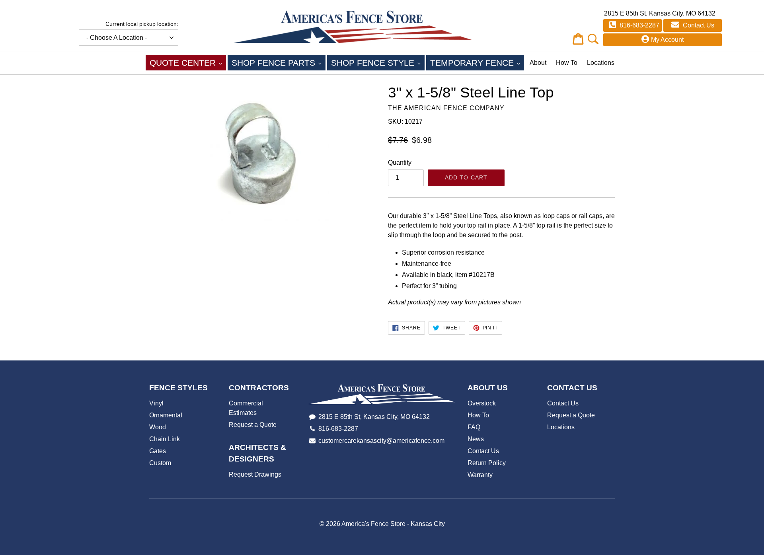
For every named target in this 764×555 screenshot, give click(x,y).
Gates (157, 451)
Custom (160, 463)
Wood (157, 427)
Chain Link (164, 439)
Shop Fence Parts (278, 62)
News (476, 439)
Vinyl (156, 403)
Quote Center (188, 62)
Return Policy (487, 463)
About (538, 62)
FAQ (474, 427)
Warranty (480, 474)
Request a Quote (253, 424)
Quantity (399, 162)
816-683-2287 (638, 25)
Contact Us (697, 25)
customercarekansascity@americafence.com (381, 440)
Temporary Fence (477, 62)
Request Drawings (255, 474)
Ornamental (165, 415)
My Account (667, 39)
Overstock (482, 403)
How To (566, 62)
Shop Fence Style (378, 62)
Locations (600, 62)
